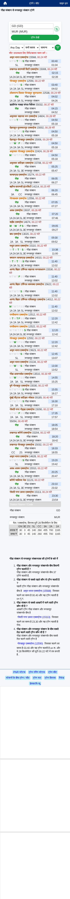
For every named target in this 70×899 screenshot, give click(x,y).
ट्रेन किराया (50, 677)
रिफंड (61, 677)
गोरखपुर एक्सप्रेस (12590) (30, 643)
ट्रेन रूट (37, 677)
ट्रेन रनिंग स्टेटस (37, 672)
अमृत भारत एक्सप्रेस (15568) (37, 590)
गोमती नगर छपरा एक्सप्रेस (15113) (34, 617)
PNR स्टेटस (19, 672)
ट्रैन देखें (35, 37)
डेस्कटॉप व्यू (35, 683)
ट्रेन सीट (52, 672)
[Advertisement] (35, 722)
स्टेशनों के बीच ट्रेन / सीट (18, 677)
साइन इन (63, 3)
